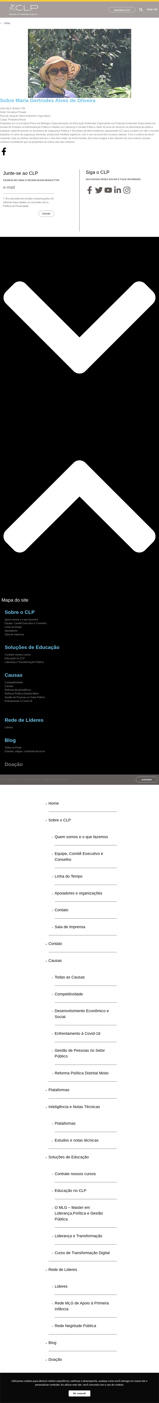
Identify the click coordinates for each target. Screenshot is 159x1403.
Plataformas (58, 1090)
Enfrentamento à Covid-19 (77, 1033)
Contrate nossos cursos (18, 654)
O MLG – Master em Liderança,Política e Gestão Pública (79, 1213)
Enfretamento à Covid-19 (18, 701)
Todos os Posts (13, 747)
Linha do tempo (13, 627)
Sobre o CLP (59, 820)
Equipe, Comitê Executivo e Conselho (26, 623)
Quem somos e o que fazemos (21, 619)
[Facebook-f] (4, 151)
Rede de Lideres (62, 1269)
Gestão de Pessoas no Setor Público (25, 697)
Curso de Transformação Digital (82, 1253)
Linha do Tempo (68, 876)
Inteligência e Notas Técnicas (74, 1107)
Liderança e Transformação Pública (24, 662)
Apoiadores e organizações (78, 893)
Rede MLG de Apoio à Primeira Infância (82, 1306)
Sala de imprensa (14, 634)
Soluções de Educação (68, 1157)
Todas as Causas (70, 977)
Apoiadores (11, 630)
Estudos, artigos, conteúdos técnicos (25, 751)
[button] (140, 9)
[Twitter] (99, 190)
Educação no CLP (15, 658)
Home (53, 803)
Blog (52, 1342)
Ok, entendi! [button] (79, 1393)
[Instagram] (127, 190)
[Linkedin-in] (117, 190)
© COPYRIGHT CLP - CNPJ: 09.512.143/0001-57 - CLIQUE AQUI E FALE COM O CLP (35, 779)
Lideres (61, 1286)
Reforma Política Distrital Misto (22, 693)
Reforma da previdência (18, 690)
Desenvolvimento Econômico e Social (82, 1014)
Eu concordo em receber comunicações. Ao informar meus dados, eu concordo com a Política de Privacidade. (28, 202)
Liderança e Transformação (78, 1236)
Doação (14, 764)
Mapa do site (15, 600)
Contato (61, 910)
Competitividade (14, 682)
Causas (9, 686)
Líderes (9, 727)
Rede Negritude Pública (75, 1326)
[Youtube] (108, 190)
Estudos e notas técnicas (77, 1140)
